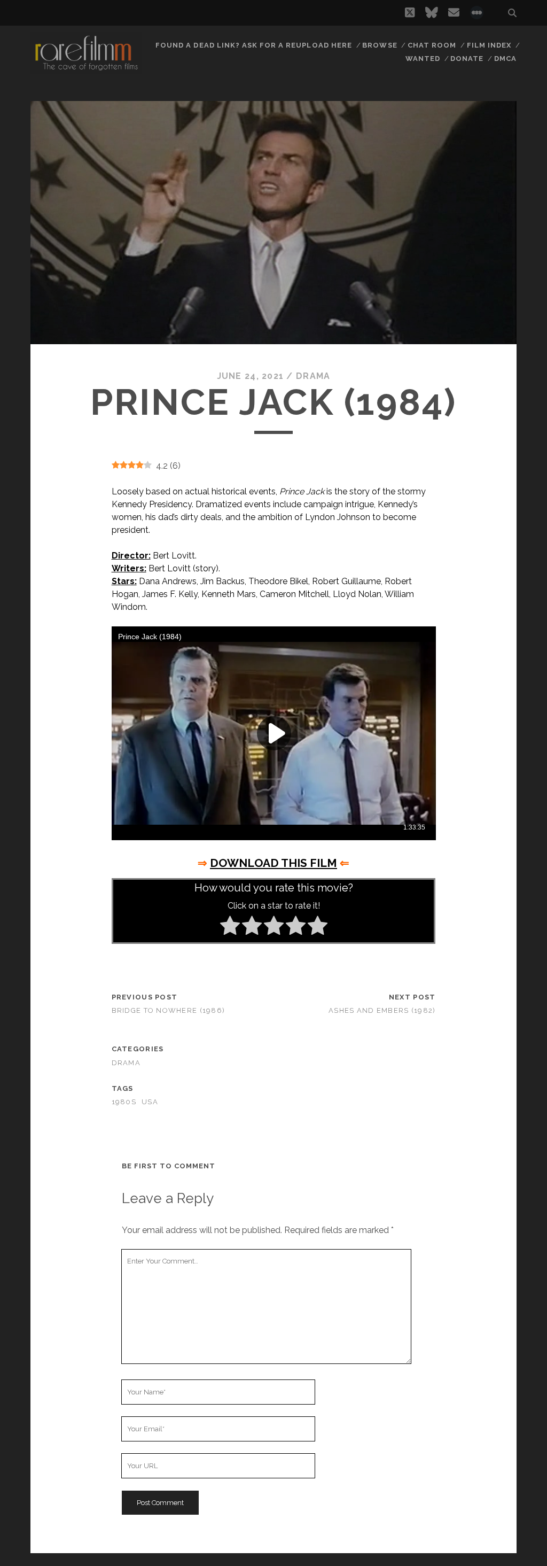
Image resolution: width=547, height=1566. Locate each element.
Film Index (489, 45)
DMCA (505, 59)
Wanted (422, 59)
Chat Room (432, 45)
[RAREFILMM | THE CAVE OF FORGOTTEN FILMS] (86, 69)
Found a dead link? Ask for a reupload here (253, 45)
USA (150, 1102)
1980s (124, 1102)
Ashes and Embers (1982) (382, 1010)
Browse (379, 45)
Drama (313, 376)
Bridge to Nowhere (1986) (168, 1010)
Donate (466, 59)
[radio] (230, 927)
